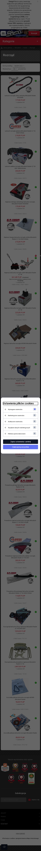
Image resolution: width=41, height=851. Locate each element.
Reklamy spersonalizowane (16, 434)
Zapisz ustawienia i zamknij (20, 442)
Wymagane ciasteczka (15, 409)
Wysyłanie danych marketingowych (19, 427)
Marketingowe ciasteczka (16, 415)
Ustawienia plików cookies (18, 403)
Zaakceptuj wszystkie (20, 447)
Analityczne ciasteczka (15, 421)
